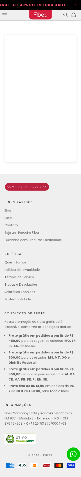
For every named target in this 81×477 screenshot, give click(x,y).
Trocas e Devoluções (21, 284)
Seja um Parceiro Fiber (21, 232)
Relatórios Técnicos (19, 292)
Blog (7, 210)
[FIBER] (40, 187)
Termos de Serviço (19, 277)
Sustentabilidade (17, 299)
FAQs (8, 218)
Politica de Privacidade (22, 269)
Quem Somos (15, 262)
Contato (11, 225)
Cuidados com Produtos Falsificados (33, 240)
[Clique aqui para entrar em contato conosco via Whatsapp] (73, 454)
